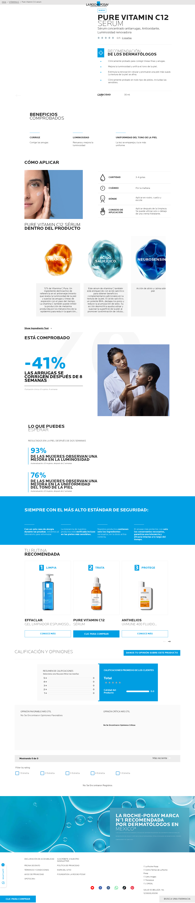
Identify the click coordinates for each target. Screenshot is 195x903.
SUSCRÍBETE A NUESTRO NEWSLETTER (68, 860)
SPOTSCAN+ (29, 879)
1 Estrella (24, 773)
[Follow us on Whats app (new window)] (116, 887)
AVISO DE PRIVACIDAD (34, 874)
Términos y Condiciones (36, 870)
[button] (163, 758)
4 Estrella (100, 773)
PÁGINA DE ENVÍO (32, 866)
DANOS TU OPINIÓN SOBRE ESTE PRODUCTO (152, 652)
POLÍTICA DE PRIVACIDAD (68, 866)
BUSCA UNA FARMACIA (177, 899)
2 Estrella (50, 773)
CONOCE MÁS (48, 633)
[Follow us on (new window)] (108, 887)
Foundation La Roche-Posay (71, 874)
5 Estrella (125, 773)
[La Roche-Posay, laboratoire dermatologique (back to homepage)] (97, 4)
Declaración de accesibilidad (39, 859)
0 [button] (69, 678)
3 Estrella (75, 773)
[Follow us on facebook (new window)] (100, 887)
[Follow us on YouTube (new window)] (92, 887)
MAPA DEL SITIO (64, 870)
